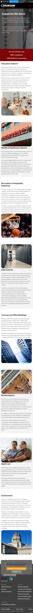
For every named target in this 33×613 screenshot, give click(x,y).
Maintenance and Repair (23, 594)
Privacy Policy (19, 609)
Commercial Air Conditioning (24, 589)
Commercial (15, 1)
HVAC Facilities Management (25, 591)
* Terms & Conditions (5, 609)
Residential (5, 1)
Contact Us (16, 571)
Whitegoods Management (24, 598)
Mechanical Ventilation (23, 586)
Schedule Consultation (6, 591)
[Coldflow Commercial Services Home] (8, 5)
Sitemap (30, 609)
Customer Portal (23, 1)
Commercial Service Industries (8, 604)
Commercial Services (6, 586)
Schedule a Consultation (16, 568)
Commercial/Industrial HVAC (24, 596)
